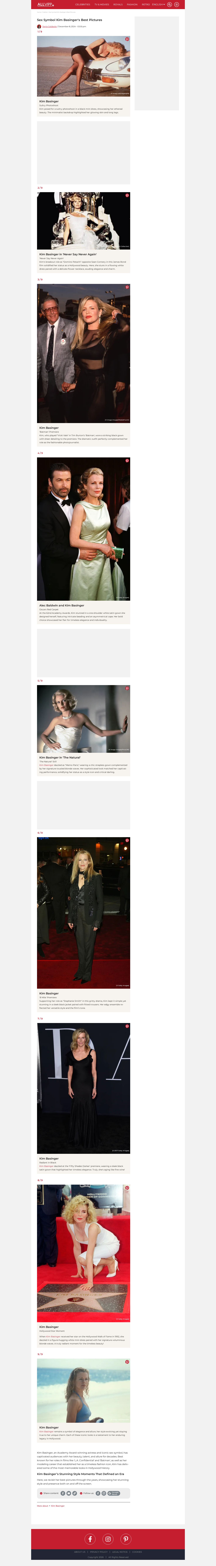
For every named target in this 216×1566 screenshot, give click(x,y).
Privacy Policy (99, 1552)
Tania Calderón (49, 26)
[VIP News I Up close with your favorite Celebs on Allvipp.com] (55, 4)
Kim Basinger (46, 765)
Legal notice (120, 1552)
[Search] (169, 4)
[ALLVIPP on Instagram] (108, 1539)
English (157, 4)
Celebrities (82, 4)
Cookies (137, 1552)
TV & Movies (102, 4)
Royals (118, 4)
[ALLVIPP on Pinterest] (126, 1539)
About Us (79, 1552)
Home (39, 12)
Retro (146, 4)
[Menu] (176, 4)
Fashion (132, 4)
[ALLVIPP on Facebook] (90, 1539)
